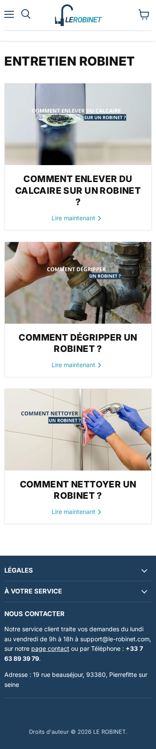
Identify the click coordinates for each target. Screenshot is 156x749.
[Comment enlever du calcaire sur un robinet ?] (78, 124)
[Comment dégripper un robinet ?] (78, 283)
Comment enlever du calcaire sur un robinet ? (78, 190)
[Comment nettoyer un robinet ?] (78, 430)
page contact (50, 648)
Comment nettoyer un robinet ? (78, 490)
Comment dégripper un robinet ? (78, 343)
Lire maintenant (74, 218)
